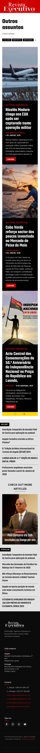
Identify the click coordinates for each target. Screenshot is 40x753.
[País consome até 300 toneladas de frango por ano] (20, 519)
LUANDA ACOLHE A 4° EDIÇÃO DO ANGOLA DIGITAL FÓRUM (20, 460)
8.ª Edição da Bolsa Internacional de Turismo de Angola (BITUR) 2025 (18, 450)
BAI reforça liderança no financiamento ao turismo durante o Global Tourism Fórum (19, 577)
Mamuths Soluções (28, 739)
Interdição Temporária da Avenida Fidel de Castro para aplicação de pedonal (19, 431)
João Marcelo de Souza (15, 133)
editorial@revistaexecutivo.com (18, 706)
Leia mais (10, 159)
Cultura (6, 40)
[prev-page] (15, 414)
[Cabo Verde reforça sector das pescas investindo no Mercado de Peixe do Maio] (20, 191)
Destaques (28, 40)
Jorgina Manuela (12, 250)
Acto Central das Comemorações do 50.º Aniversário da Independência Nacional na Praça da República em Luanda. (20, 367)
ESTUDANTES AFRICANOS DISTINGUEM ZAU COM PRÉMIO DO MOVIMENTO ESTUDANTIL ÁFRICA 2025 (18, 603)
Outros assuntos (17, 105)
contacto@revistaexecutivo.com (18, 695)
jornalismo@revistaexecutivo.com (19, 703)
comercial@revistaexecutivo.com (19, 699)
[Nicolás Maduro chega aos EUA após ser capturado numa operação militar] (20, 74)
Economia (20, 532)
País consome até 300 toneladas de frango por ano (20, 538)
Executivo (10, 385)
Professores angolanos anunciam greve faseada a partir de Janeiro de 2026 (18, 471)
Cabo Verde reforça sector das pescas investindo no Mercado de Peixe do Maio (20, 236)
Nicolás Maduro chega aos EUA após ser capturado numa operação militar (18, 119)
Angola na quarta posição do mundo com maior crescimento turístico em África (18, 590)
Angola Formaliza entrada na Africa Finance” (17, 441)
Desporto (17, 40)
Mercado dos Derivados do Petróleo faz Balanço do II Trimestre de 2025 (19, 566)
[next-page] (23, 414)
